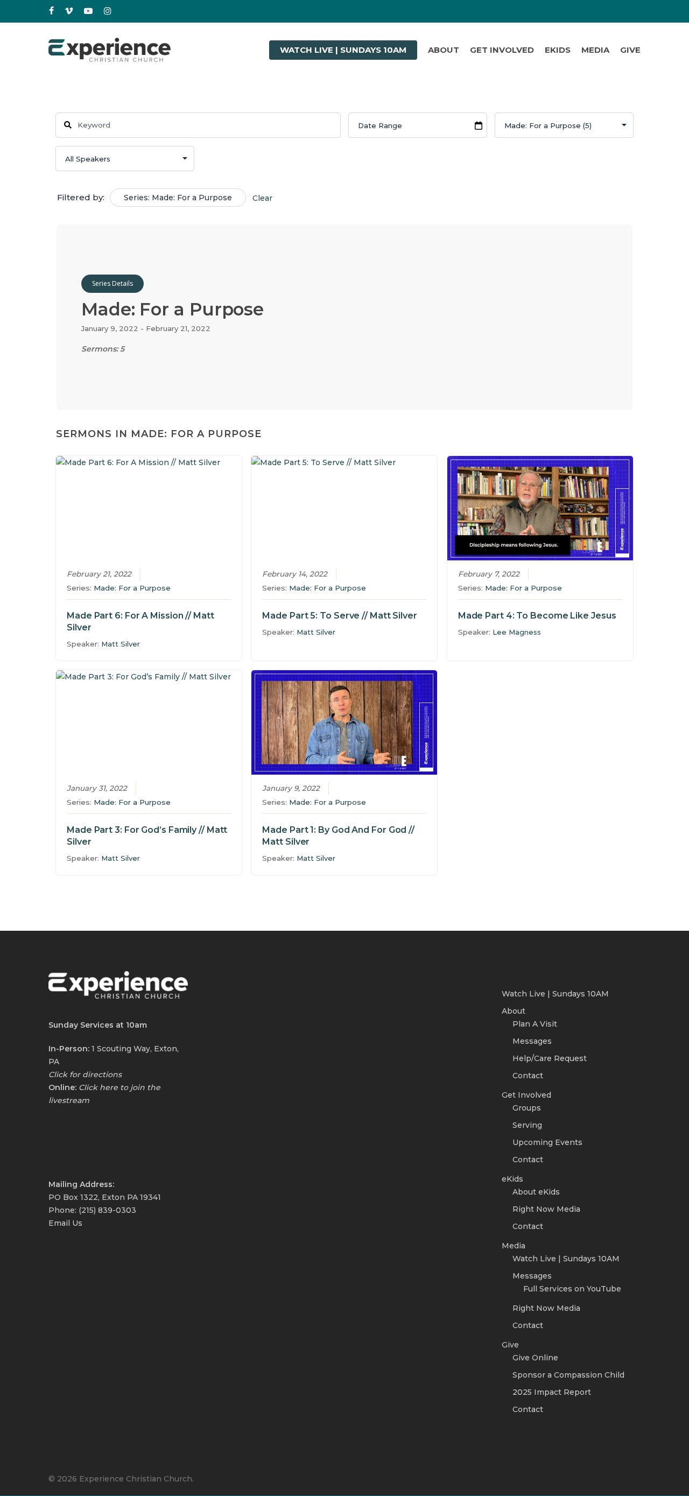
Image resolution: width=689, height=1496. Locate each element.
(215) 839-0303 (107, 1210)
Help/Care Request (549, 1058)
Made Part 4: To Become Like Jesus (537, 615)
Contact (527, 1075)
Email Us (65, 1223)
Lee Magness (517, 632)
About (513, 1011)
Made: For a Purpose (132, 588)
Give (510, 1345)
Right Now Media (546, 1209)
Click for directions (85, 1074)
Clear (262, 198)
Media (513, 1246)
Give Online (535, 1357)
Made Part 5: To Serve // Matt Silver (339, 615)
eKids (512, 1179)
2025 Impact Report (551, 1392)
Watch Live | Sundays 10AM (555, 994)
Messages (532, 1041)
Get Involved (526, 1095)
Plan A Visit (534, 1024)
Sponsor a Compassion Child (568, 1375)
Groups (526, 1108)
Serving (527, 1125)
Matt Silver (120, 644)
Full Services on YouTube (572, 1289)
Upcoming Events (547, 1142)
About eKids (536, 1192)
